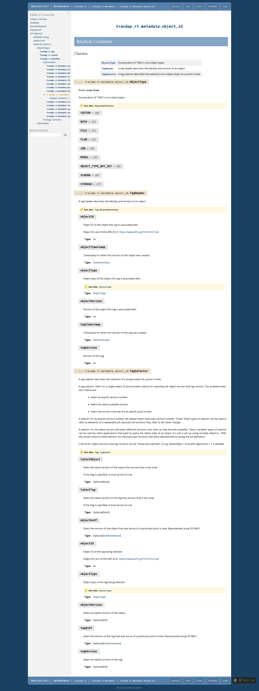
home (199, 6)
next (188, 6)
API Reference (61, 6)
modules (212, 6)
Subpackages (43, 47)
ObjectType (99, 293)
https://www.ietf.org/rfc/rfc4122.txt (138, 232)
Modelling (34, 22)
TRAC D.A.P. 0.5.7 (40, 6)
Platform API (39, 40)
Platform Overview (38, 19)
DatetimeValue (101, 262)
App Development (38, 26)
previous (176, 6)
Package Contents (52, 119)
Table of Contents (41, 15)
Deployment (35, 29)
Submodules (49, 62)
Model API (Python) (42, 44)
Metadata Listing (41, 37)
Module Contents (58, 98)
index (225, 6)
